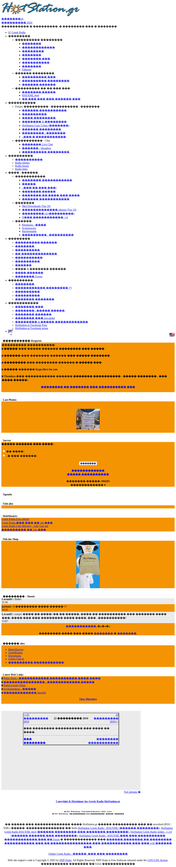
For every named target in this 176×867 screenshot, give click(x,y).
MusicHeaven (15, 649)
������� (103, 633)
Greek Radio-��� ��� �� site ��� (27, 522)
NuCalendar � (132, 791)
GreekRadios (15, 652)
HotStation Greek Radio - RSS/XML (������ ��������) (119, 828)
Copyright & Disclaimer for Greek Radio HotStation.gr (88, 801)
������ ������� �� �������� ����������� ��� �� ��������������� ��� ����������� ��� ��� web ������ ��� (88, 843)
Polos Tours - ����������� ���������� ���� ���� (52, 678)
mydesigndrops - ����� (20, 688)
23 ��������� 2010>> (106, 718)
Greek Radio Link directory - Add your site (24, 526)
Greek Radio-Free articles (15, 519)
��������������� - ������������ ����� (49, 682)
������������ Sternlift (25, 692)
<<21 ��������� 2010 (36, 718)
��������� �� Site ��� (23, 529)
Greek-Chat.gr (16, 658)
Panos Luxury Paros (15, 685)
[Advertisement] (71, 766)
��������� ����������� (36, 662)
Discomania (14, 655)
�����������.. (81, 626)
